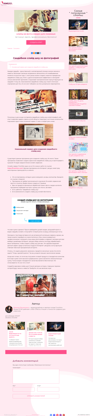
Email (39, 385)
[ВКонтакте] (32, 53)
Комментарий (17, 367)
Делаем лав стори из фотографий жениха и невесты (35, 334)
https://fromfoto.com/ (15, 168)
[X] (38, 53)
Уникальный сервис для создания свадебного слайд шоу (30, 67)
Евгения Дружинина (21, 307)
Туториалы (16, 48)
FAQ (38, 414)
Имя (14, 385)
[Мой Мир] (36, 53)
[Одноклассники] (34, 53)
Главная (9, 48)
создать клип (36, 42)
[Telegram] (40, 53)
